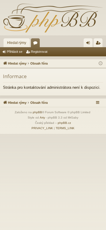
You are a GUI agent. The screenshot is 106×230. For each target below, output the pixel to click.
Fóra (36, 44)
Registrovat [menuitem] (99, 44)
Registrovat (39, 51)
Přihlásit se (14, 51)
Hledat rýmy (16, 43)
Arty (42, 117)
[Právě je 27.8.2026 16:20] (100, 63)
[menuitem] (42, 128)
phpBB (37, 112)
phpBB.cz (64, 122)
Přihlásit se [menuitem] (89, 44)
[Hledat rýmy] (53, 17)
